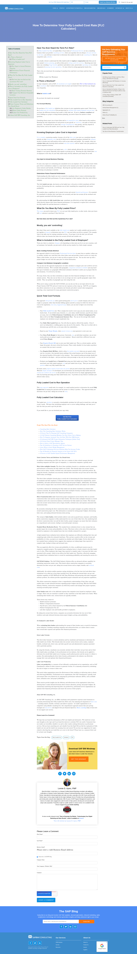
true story (54, 305)
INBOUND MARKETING (89, 8)
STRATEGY (62, 8)
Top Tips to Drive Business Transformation (113, 131)
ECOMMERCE (110, 8)
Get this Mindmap (78, 759)
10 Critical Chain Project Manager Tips (51, 441)
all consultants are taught (64, 84)
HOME (54, 8)
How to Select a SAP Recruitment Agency (52, 443)
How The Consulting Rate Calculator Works (52, 431)
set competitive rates (72, 120)
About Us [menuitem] (85, 942)
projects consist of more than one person (57, 368)
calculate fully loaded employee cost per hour (81, 110)
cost (96, 151)
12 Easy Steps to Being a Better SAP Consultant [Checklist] (112, 95)
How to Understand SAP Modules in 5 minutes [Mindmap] (114, 81)
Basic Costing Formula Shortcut (22, 91)
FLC (81, 84)
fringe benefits (53, 65)
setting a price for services (76, 63)
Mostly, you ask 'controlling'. (18, 84)
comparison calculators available (78, 267)
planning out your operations (53, 67)
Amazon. (81, 818)
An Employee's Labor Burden (22, 108)
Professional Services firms (68, 253)
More (103, 118)
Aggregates (106, 110)
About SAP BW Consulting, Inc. (20, 115)
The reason (40, 211)
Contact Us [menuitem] (85, 944)
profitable (49, 57)
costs (66, 391)
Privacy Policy (44, 947)
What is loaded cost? (18, 59)
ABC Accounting (107, 105)
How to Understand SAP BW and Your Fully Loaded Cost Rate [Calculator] (113, 128)
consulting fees (88, 55)
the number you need (73, 351)
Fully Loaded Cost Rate (45, 51)
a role (65, 149)
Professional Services (77, 51)
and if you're (74, 300)
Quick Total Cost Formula (17, 98)
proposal (47, 232)
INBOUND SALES (101, 8)
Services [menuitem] (57, 944)
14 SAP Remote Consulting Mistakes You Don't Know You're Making (60, 435)
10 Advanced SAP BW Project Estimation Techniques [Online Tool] (60, 439)
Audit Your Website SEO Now (107, 2)
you (73, 335)
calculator (49, 402)
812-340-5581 (127, 2)
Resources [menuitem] (58, 947)
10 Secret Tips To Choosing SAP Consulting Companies (56, 433)
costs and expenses (69, 143)
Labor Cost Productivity (20, 112)
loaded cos (46, 93)
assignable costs (51, 139)
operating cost (86, 65)
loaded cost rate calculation (47, 110)
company (93, 139)
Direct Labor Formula (19, 110)
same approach (44, 387)
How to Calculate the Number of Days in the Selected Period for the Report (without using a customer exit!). (114, 90)
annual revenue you (66, 331)
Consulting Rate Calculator (48, 429)
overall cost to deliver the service (46, 372)
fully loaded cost (50, 108)
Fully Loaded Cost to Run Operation (20, 100)
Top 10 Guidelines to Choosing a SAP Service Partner (56, 445)
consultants (43, 86)
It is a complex (41, 137)
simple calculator (47, 370)
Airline (105, 112)
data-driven (48, 707)
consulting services (58, 53)
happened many (61, 305)
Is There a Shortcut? (15, 57)
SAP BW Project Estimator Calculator (114, 59)
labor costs (73, 137)
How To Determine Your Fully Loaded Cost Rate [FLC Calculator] (113, 85)
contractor (78, 122)
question (42, 365)
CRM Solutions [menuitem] (59, 942)
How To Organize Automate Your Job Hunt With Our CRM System (59, 437)
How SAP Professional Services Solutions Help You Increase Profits (60, 449)
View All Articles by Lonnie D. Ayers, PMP (67, 821)
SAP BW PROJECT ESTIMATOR (73, 8)
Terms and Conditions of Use (34, 947)
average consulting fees (67, 124)
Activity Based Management (110, 107)
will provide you (50, 300)
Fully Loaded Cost (48, 311)
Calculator (66, 737)
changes (57, 243)
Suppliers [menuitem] (85, 949)
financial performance (82, 192)
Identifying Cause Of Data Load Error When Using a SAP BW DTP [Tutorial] (113, 77)
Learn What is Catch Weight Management (52, 447)
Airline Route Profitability (110, 115)
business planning (49, 63)
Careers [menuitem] (85, 947)
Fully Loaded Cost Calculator (18, 102)
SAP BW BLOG (118, 8)
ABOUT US (128, 8)
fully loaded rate (64, 230)
